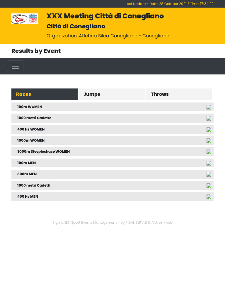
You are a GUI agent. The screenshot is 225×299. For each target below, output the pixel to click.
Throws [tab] (160, 94)
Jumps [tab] (91, 94)
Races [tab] (23, 94)
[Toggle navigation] (15, 66)
